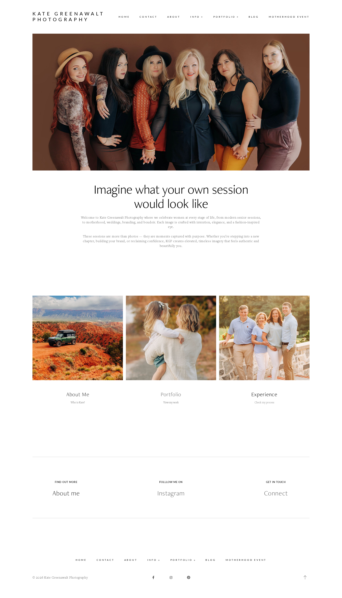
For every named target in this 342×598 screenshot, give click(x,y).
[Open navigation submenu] (237, 16)
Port (166, 394)
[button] (196, 17)
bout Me (79, 394)
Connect (276, 493)
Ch (256, 402)
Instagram (171, 493)
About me (66, 493)
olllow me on (172, 482)
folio (176, 394)
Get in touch (276, 482)
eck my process (266, 402)
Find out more (66, 482)
